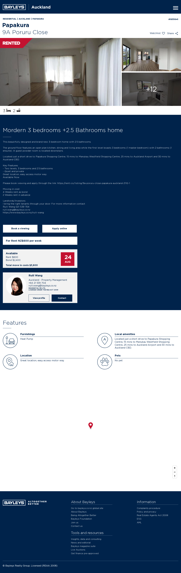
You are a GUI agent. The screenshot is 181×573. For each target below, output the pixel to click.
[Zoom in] (175, 468)
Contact (62, 298)
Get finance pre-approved (85, 553)
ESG (139, 518)
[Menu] (175, 8)
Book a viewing (20, 228)
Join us (74, 522)
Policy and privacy (146, 511)
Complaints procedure (148, 508)
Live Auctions (78, 549)
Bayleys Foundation (81, 518)
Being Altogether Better (83, 515)
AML (139, 522)
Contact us (77, 526)
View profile (39, 298)
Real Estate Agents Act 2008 (152, 515)
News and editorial (80, 542)
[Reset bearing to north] (175, 476)
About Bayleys (79, 511)
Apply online (59, 228)
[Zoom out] (175, 472)
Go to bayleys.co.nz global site (87, 508)
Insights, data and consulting (86, 539)
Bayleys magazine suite (83, 546)
